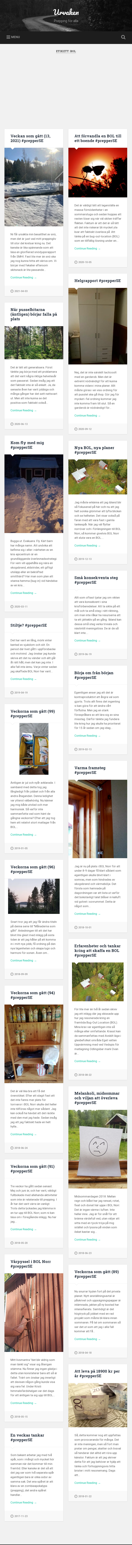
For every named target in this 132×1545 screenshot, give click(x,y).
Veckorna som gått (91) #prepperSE (32, 1168)
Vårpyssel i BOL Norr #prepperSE (30, 1264)
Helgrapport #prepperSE (97, 280)
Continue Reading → (23, 277)
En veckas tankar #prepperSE (27, 1437)
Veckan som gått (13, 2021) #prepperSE (30, 138)
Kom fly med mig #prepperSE (27, 445)
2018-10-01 (84, 927)
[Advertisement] (66, 94)
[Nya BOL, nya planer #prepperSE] (97, 476)
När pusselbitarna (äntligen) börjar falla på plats (33, 314)
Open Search (122, 37)
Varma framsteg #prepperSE (90, 770)
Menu (15, 37)
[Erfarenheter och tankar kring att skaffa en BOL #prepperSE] (97, 981)
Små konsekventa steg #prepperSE (96, 580)
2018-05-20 (21, 1243)
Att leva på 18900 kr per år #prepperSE (97, 1373)
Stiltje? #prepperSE (28, 625)
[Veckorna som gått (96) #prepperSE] (33, 896)
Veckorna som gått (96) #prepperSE (32, 869)
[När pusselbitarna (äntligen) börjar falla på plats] (33, 342)
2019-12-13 (84, 559)
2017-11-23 (21, 1516)
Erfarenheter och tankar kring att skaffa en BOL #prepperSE (97, 950)
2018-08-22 (84, 1075)
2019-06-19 (84, 654)
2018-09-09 (21, 974)
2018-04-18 (84, 1352)
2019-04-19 (21, 692)
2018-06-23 (84, 1253)
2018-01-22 (84, 1496)
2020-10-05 (84, 262)
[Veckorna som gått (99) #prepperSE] (33, 749)
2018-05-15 (21, 1416)
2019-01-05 (21, 848)
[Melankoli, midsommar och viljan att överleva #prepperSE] (97, 1149)
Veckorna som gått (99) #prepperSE (32, 713)
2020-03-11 (21, 606)
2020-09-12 (84, 429)
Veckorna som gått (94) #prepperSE (32, 995)
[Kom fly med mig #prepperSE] (33, 493)
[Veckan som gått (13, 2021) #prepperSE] (33, 187)
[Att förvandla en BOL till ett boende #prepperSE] (97, 172)
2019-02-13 (84, 749)
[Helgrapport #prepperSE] (97, 326)
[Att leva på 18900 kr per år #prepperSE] (97, 1405)
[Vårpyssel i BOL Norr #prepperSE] (33, 1312)
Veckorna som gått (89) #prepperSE (96, 1274)
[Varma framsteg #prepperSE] (97, 819)
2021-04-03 (21, 291)
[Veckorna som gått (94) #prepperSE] (33, 1044)
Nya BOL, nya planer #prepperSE (94, 450)
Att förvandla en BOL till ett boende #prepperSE (97, 138)
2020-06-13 (21, 424)
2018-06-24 (21, 1148)
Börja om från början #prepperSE (93, 675)
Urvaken (66, 12)
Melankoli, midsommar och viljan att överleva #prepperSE (97, 1098)
